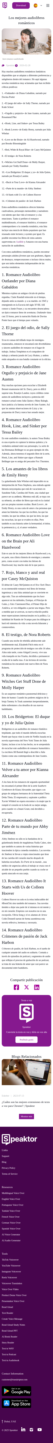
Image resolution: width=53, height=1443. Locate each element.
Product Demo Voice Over (14, 1295)
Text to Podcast (9, 1354)
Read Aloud (7, 1307)
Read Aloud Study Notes (13, 1325)
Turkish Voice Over (11, 1211)
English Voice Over (11, 1199)
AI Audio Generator (11, 1240)
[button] (37, 5)
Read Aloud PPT (10, 1330)
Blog (4, 1162)
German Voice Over (11, 1222)
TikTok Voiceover (10, 1259)
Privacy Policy (8, 1168)
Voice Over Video (10, 1289)
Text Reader (7, 1313)
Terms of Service (10, 1174)
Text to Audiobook (10, 1360)
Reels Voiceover (9, 1277)
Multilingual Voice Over (13, 1193)
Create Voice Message (12, 1319)
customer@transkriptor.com (14, 1379)
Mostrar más (26, 1116)
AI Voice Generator (11, 1234)
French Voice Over (10, 1217)
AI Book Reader (9, 1336)
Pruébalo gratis (26, 1040)
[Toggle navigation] (47, 5)
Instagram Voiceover (11, 1271)
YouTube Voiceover (11, 1265)
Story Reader (8, 1342)
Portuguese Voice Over (12, 1205)
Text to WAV (8, 1348)
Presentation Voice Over (13, 1301)
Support (5, 1156)
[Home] (5, 5)
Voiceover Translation (12, 1283)
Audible (20, 241)
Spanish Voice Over (11, 1228)
